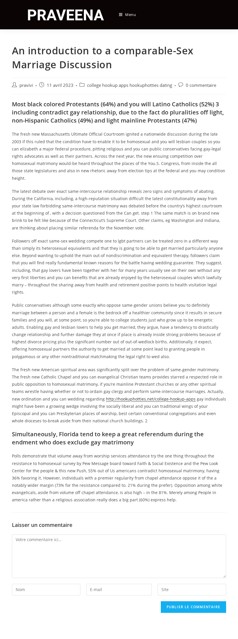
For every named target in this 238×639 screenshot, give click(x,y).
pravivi (26, 85)
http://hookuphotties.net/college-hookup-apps (151, 399)
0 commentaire (201, 85)
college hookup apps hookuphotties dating (129, 85)
